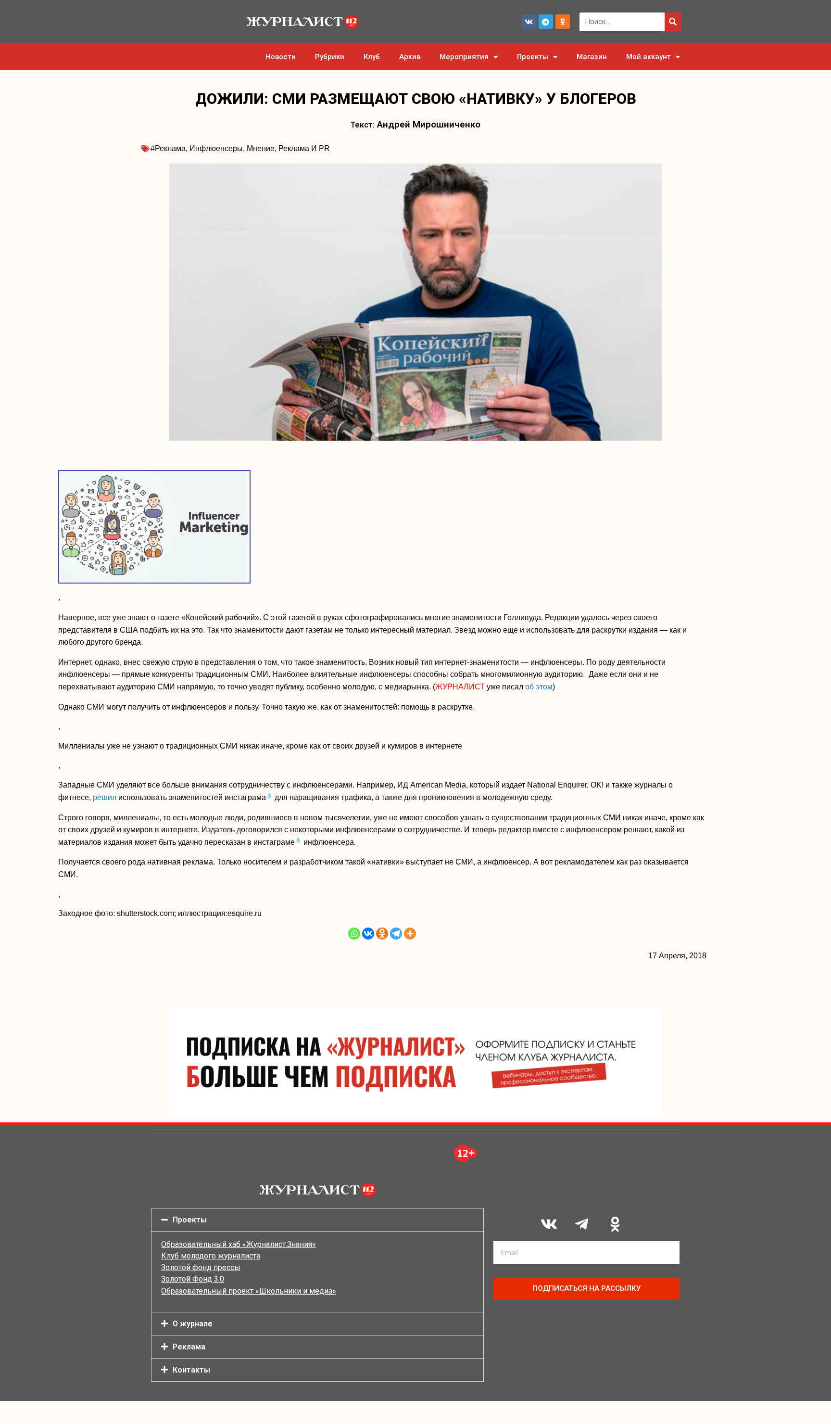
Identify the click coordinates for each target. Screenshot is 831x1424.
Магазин (592, 56)
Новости (280, 56)
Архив (409, 56)
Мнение (261, 148)
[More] (410, 934)
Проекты (532, 56)
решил (104, 797)
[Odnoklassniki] (562, 21)
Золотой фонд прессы (200, 1267)
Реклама (189, 1346)
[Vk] (529, 21)
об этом (539, 687)
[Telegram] (546, 21)
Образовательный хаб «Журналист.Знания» (238, 1244)
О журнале (193, 1323)
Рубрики (329, 56)
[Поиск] (673, 22)
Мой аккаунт (648, 56)
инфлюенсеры (216, 148)
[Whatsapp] (354, 934)
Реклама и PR (304, 148)
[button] (317, 1219)
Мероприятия (464, 56)
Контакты (191, 1369)
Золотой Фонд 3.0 (192, 1279)
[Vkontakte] (368, 934)
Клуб (372, 56)
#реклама (168, 148)
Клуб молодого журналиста (210, 1255)
